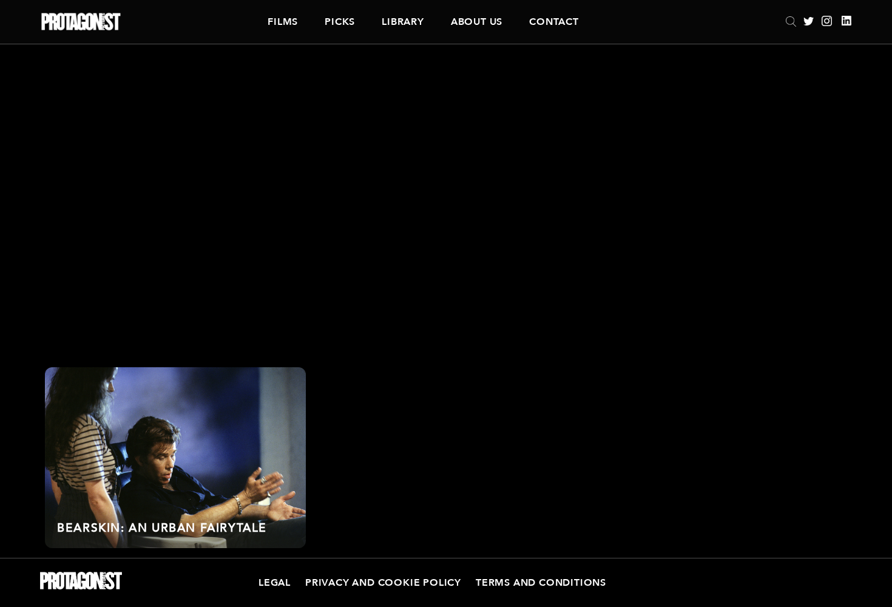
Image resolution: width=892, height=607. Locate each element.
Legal (274, 582)
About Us (476, 22)
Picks (340, 22)
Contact (554, 22)
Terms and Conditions (541, 582)
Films (283, 22)
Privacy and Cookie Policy (383, 582)
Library (403, 22)
